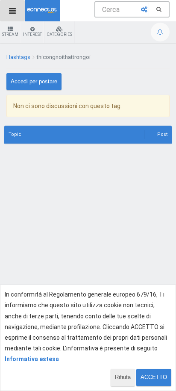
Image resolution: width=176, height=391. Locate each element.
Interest (32, 34)
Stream (10, 34)
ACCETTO (154, 377)
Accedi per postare (34, 81)
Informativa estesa (32, 359)
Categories (59, 34)
